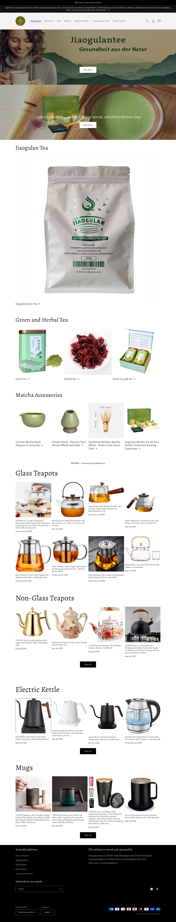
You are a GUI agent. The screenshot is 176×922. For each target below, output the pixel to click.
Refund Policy (21, 864)
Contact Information (24, 873)
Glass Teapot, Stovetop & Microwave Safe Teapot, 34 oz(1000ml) (142, 566)
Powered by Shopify (154, 914)
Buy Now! (88, 69)
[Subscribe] (60, 889)
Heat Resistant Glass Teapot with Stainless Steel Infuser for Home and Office (106, 576)
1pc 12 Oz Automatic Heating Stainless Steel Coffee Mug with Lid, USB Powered (142, 816)
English (47, 912)
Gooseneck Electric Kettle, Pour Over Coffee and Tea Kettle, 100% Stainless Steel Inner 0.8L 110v (67, 733)
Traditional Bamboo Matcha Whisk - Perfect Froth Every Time (104, 445)
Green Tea (21, 379)
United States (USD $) (26, 912)
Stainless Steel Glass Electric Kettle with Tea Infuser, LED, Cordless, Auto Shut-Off (142, 738)
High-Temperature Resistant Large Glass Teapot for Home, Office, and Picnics (142, 521)
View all (88, 664)
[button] (82, 21)
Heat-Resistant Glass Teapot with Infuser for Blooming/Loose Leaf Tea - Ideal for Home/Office (69, 568)
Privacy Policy (21, 869)
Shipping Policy (22, 860)
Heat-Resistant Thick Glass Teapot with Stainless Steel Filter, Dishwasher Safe (32, 576)
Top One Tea (144, 914)
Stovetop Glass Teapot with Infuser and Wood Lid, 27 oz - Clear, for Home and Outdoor (68, 523)
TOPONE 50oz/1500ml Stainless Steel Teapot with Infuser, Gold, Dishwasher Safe (32, 642)
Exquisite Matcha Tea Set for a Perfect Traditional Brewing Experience (142, 445)
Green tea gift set (122, 379)
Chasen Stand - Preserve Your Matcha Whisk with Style (69, 443)
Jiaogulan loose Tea (26, 303)
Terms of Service (22, 855)
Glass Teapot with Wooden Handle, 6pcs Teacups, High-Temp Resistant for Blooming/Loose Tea (105, 508)
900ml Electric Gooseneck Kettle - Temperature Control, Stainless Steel (103, 738)
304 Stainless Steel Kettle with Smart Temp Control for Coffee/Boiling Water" (32, 738)
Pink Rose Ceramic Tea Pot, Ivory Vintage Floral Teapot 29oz (69, 643)
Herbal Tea (70, 379)
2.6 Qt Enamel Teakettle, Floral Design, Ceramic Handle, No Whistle (105, 646)
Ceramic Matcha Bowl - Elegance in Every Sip (29, 443)
